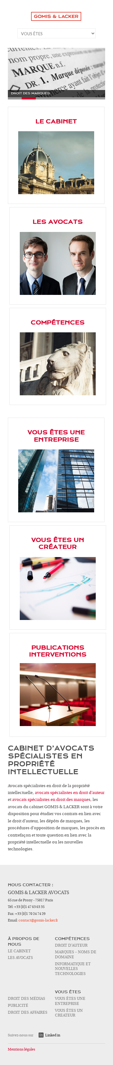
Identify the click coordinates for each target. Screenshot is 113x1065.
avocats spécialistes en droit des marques (51, 799)
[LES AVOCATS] (57, 263)
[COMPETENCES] (57, 363)
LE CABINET (56, 121)
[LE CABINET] (56, 162)
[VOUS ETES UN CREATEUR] (57, 588)
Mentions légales (21, 1049)
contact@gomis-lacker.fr (38, 920)
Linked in (52, 1035)
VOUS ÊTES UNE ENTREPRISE (56, 436)
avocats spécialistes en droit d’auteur (70, 792)
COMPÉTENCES (58, 322)
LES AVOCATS (58, 221)
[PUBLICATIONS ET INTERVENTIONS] (57, 694)
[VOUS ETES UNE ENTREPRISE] (56, 480)
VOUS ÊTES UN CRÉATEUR (57, 543)
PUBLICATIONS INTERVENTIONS (58, 651)
